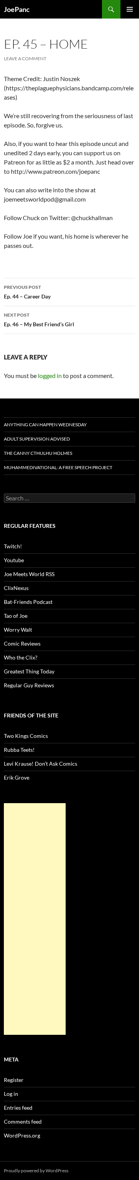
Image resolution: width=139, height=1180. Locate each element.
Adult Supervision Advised (37, 439)
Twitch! (13, 546)
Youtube (14, 560)
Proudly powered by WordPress (36, 1170)
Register (14, 1080)
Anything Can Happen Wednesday (45, 424)
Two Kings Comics (26, 735)
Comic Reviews (22, 643)
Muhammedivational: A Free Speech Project (58, 467)
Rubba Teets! (19, 749)
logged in (50, 375)
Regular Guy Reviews (29, 685)
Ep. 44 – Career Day (27, 292)
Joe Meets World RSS (29, 574)
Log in (11, 1093)
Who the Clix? (20, 657)
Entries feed (18, 1107)
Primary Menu (129, 9)
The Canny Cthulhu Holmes (38, 453)
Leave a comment (25, 58)
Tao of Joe (15, 615)
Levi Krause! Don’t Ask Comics (40, 763)
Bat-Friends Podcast (28, 601)
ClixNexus (16, 588)
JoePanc (17, 9)
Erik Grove (16, 777)
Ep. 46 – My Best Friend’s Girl (39, 319)
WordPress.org (22, 1135)
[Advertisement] (35, 919)
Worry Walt (18, 629)
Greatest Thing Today (29, 671)
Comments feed (23, 1121)
